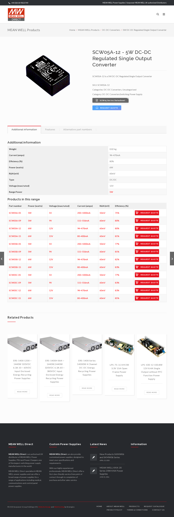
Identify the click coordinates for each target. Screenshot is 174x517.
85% (117, 298)
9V (50, 220)
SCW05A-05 (15, 213)
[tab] (24, 129)
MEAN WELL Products (89, 30)
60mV (102, 220)
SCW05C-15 (15, 298)
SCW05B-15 (15, 267)
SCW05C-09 (15, 282)
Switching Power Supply (131, 94)
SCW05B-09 (15, 251)
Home (72, 30)
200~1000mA (83, 213)
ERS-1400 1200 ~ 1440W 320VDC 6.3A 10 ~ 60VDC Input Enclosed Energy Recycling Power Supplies (22, 369)
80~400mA (82, 236)
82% (117, 259)
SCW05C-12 (15, 290)
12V (51, 228)
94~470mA (82, 228)
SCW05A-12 (15, 228)
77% (117, 244)
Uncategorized (129, 89)
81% (117, 236)
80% (117, 220)
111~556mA (83, 220)
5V (50, 213)
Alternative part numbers (77, 129)
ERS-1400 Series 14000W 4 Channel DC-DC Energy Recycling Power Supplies (87, 367)
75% (117, 213)
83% (117, 267)
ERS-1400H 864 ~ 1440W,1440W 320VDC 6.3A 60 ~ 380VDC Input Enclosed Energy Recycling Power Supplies (55, 371)
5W (111, 192)
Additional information (24, 129)
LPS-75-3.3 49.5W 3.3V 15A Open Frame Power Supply (119, 370)
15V (51, 236)
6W (29, 228)
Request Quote (149, 213)
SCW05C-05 (15, 275)
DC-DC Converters (111, 30)
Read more (22, 392)
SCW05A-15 (15, 236)
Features (50, 129)
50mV (102, 213)
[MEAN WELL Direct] (16, 14)
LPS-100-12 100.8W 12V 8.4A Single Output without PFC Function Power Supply (151, 371)
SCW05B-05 (15, 244)
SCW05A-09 (15, 220)
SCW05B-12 (15, 259)
